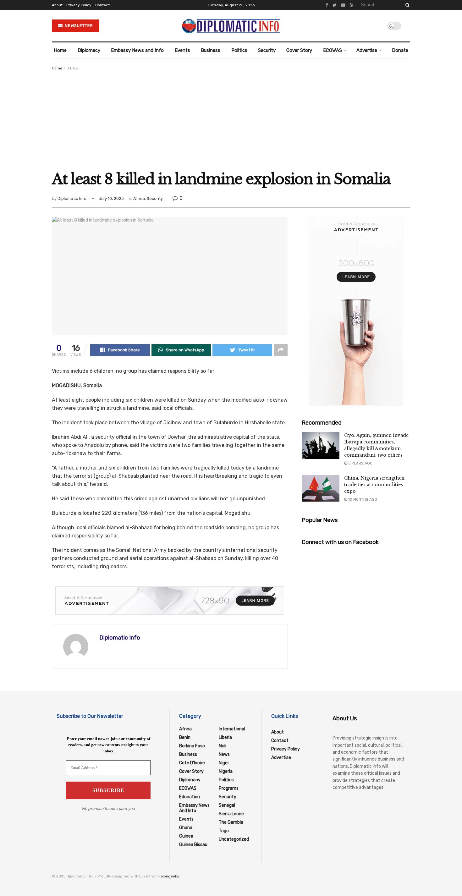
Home (60, 50)
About (57, 5)
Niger (224, 763)
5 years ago (359, 463)
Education (189, 797)
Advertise (366, 50)
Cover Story (299, 50)
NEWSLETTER (78, 25)
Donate (400, 50)
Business (210, 50)
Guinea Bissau (193, 844)
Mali (222, 746)
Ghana (185, 827)
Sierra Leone (231, 813)
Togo (224, 830)
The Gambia (231, 822)
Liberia (225, 737)
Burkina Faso (192, 746)
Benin (184, 737)
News (224, 754)
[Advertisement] (231, 119)
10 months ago (362, 499)
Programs (229, 788)
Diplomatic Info (72, 198)
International (232, 729)
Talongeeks (169, 876)
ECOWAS (332, 50)
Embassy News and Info (137, 50)
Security (267, 50)
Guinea (186, 836)
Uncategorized (234, 839)
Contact (102, 5)
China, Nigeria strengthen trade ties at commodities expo (374, 484)
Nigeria (226, 771)
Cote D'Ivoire (192, 763)
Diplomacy (89, 50)
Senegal (227, 805)
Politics (239, 50)
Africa (72, 68)
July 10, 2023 (111, 198)
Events (182, 50)
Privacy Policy (78, 5)
